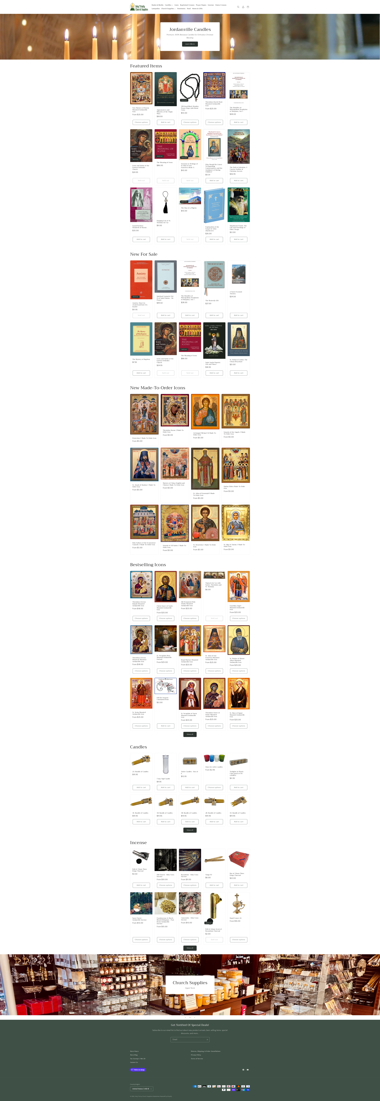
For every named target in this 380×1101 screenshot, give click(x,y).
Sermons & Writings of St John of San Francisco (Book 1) (189, 165)
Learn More (190, 44)
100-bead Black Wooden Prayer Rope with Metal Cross (190, 108)
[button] (169, 5)
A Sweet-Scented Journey (236, 293)
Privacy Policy (196, 1055)
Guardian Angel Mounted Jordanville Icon (237, 608)
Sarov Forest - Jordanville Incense (139, 919)
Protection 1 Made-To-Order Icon (144, 438)
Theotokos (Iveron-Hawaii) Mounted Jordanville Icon (139, 604)
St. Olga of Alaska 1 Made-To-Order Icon (234, 546)
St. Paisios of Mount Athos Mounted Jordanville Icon (237, 660)
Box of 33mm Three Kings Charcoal (237, 874)
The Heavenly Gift (212, 301)
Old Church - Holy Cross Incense (165, 876)
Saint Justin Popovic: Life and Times (213, 363)
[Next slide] (194, 1017)
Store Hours (134, 1051)
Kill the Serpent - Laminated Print (163, 699)
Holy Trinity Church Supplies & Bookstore (147, 1096)
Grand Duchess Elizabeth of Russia (139, 227)
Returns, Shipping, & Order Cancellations (205, 1051)
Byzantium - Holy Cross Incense (189, 876)
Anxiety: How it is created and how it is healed (139, 305)
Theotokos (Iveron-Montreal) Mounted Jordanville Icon (139, 659)
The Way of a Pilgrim (189, 208)
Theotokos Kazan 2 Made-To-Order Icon (173, 431)
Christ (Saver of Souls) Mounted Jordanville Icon (165, 608)
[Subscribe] (207, 1039)
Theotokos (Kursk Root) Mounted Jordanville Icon (214, 104)
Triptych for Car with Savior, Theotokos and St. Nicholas (213, 585)
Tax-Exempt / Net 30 (137, 1059)
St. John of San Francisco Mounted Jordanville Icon (212, 658)
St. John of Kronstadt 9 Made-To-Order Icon (204, 494)
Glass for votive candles (214, 767)
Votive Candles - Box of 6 (189, 772)
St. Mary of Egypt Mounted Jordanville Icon (237, 715)
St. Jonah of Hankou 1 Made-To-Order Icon (144, 486)
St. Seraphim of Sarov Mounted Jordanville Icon (189, 715)
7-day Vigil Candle (163, 779)
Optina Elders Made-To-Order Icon (234, 487)
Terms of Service (197, 1059)
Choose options (141, 122)
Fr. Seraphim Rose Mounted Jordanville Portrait (164, 657)
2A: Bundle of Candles (140, 772)
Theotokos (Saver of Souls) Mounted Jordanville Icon (212, 715)
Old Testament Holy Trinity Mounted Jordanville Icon (188, 604)
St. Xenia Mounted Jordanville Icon (139, 713)
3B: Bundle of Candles (189, 813)
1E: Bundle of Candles (238, 813)
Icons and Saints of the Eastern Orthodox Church (140, 167)
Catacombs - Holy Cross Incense (190, 919)
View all (190, 734)
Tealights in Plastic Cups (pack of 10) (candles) (237, 773)
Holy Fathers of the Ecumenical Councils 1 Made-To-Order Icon (143, 544)
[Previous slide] (185, 1017)
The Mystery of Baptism (141, 359)
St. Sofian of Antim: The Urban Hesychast (238, 361)
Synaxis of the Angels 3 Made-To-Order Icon (235, 433)
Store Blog (133, 1055)
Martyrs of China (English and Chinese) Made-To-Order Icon (174, 484)
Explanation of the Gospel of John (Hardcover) (212, 229)
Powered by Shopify (166, 1096)
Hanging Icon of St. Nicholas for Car (164, 222)
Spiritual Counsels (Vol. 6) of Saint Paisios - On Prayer (165, 298)
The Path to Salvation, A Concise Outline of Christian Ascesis (238, 169)
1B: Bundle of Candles (165, 813)
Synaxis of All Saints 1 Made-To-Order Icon (175, 546)
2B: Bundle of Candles (213, 813)
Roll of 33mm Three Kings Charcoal (139, 870)
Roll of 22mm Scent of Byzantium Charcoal (213, 930)
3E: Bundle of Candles (140, 813)
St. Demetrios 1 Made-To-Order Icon (204, 546)
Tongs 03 (208, 875)
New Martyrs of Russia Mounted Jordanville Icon (140, 110)
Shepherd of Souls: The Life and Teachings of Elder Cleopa (238, 228)
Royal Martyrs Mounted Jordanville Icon (189, 661)
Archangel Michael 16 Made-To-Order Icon (204, 434)
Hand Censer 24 (235, 918)
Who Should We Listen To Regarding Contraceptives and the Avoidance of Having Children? (213, 168)
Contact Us (134, 1062)
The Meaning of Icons (165, 163)
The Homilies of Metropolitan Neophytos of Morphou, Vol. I (238, 109)
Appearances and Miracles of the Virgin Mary (165, 112)
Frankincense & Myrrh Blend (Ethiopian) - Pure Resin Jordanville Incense (165, 921)
